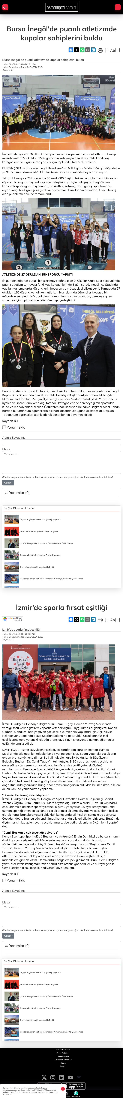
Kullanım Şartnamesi (63, 1060)
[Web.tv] (79, 1077)
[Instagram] (53, 1077)
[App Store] (74, 1086)
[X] (44, 1077)
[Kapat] (63, 1088)
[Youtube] (70, 1077)
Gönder (8, 482)
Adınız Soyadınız (13, 437)
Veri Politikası (63, 1056)
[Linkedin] (61, 1077)
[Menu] (118, 7)
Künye (63, 1063)
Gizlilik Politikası (63, 1050)
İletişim (63, 1066)
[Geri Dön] (5, 7)
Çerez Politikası (63, 1053)
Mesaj (6, 449)
